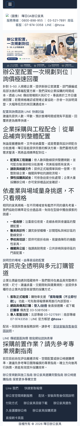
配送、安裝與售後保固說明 (56, 395)
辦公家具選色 (62, 403)
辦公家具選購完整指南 (48, 375)
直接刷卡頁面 (15, 418)
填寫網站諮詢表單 (41, 338)
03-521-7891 (57, 20)
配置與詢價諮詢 (13, 112)
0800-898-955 (32, 20)
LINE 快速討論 (34, 112)
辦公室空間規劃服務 (19, 395)
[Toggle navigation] (10, 4)
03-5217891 (52, 314)
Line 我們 (12, 388)
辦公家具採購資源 (44, 410)
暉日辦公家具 (52, 424)
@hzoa (59, 25)
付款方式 (12, 403)
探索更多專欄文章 (24, 379)
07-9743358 (19, 319)
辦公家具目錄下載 (35, 403)
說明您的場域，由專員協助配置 (23, 260)
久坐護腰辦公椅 (16, 410)
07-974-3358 (34, 25)
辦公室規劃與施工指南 (18, 375)
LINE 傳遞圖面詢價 (15, 338)
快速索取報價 (33, 388)
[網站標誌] (40, 15)
